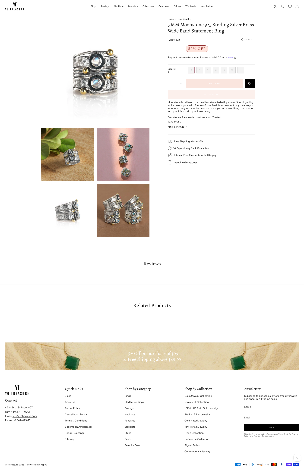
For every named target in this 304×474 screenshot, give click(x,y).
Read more (174, 122)
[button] (94, 6)
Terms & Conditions (76, 420)
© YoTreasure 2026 (14, 464)
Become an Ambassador (78, 426)
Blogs (68, 395)
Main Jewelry (184, 19)
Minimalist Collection (196, 402)
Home (171, 19)
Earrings (129, 408)
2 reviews (174, 39)
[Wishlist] (290, 6)
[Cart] (297, 6)
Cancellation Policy (76, 414)
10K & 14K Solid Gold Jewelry (201, 408)
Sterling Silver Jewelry (197, 414)
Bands (128, 439)
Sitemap (69, 439)
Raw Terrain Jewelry (195, 426)
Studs (128, 432)
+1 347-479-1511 (23, 420)
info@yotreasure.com (25, 415)
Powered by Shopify (37, 464)
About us (70, 402)
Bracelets (130, 426)
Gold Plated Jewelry (195, 420)
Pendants (130, 420)
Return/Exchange (75, 432)
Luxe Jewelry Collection (198, 395)
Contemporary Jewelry (197, 451)
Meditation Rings (134, 402)
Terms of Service (261, 436)
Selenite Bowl (132, 445)
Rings (128, 395)
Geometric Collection (196, 439)
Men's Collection (194, 432)
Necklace (130, 414)
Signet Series (192, 445)
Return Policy (72, 408)
